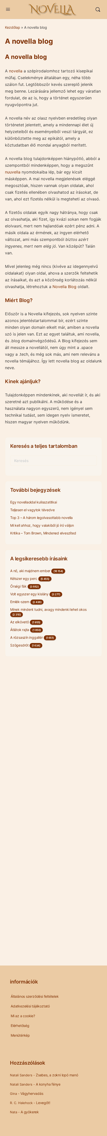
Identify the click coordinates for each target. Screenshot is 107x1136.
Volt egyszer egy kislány (29, 594)
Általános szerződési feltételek (35, 996)
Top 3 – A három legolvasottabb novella (41, 517)
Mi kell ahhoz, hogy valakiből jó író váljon (42, 525)
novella (15, 70)
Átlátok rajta (19, 630)
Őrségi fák (18, 586)
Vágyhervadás (31, 1093)
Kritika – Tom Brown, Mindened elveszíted (43, 533)
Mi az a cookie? (23, 1016)
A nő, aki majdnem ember (30, 571)
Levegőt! (43, 1103)
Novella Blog (64, 286)
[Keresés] (98, 9)
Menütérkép (20, 1035)
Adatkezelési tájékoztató (30, 1006)
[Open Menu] (8, 9)
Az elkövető (19, 622)
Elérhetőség (20, 1025)
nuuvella (12, 171)
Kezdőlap (12, 27)
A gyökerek (30, 1112)
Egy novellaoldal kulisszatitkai (33, 502)
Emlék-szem (19, 602)
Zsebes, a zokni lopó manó (57, 1075)
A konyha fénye (48, 1084)
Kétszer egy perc (23, 578)
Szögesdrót (19, 645)
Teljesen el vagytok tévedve (32, 510)
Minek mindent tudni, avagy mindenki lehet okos (48, 609)
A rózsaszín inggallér (26, 637)
